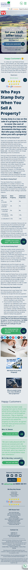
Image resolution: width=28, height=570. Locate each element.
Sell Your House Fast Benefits (14, 513)
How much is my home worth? (14, 515)
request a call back (12, 322)
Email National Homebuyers (14, 535)
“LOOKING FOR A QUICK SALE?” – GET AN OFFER (12, 241)
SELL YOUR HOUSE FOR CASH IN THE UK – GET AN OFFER (12, 331)
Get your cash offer (12, 434)
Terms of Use (14, 496)
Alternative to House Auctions (14, 523)
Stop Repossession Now (14, 521)
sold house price (16, 226)
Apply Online (12, 480)
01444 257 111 (14, 532)
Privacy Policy (14, 493)
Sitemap (14, 548)
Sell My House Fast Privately (14, 520)
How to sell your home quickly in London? (14, 519)
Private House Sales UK (14, 524)
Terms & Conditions (14, 494)
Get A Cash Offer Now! (14, 512)
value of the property (15, 187)
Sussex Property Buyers (14, 517)
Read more (14, 75)
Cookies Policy (14, 492)
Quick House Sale (14, 516)
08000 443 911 (14, 534)
